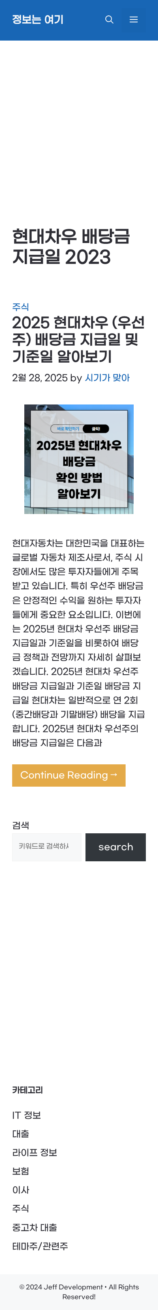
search (115, 847)
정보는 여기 (38, 20)
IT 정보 (26, 1115)
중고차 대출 (34, 1228)
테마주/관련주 (40, 1246)
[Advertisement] (79, 124)
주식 (20, 307)
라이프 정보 (34, 1153)
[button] (109, 20)
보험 (20, 1171)
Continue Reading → (68, 775)
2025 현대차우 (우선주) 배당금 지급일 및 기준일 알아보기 (78, 340)
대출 (20, 1134)
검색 (20, 826)
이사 (20, 1190)
